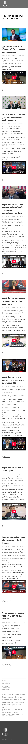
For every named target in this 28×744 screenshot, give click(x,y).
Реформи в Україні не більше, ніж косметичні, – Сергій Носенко (14, 540)
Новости (5, 686)
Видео (4, 680)
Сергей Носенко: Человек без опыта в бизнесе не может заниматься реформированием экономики (12, 711)
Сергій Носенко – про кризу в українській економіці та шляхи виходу (13, 301)
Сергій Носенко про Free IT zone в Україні (12, 469)
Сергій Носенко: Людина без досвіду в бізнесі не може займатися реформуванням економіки (13, 706)
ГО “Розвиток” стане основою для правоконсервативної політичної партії (13, 117)
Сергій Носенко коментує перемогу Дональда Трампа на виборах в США (13, 380)
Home (4, 11)
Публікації (5, 689)
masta (15, 55)
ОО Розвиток (6, 687)
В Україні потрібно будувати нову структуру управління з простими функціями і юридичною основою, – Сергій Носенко (13, 696)
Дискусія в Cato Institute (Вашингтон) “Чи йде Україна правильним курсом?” (13, 49)
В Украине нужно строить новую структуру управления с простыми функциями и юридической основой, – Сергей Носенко (13, 701)
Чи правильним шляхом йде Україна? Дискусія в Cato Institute (13, 616)
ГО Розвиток (6, 682)
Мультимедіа (21, 55)
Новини (4, 685)
